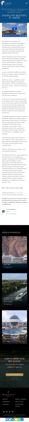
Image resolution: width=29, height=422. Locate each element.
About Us (5, 399)
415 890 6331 (14, 378)
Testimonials (6, 401)
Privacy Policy (19, 401)
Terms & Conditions (20, 399)
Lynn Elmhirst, (18, 193)
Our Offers (6, 404)
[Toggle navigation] (26, 3)
